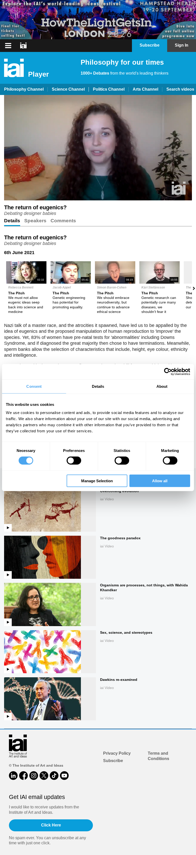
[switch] (74, 461)
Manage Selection (97, 480)
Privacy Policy (117, 753)
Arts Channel (145, 89)
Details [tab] (98, 386)
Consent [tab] (34, 386)
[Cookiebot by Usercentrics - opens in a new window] (167, 372)
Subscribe (113, 761)
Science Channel (68, 89)
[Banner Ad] (98, 19)
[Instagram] (33, 775)
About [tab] (162, 386)
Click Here (51, 825)
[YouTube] (64, 775)
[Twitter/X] (44, 775)
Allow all (159, 480)
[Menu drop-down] (7, 45)
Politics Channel (109, 89)
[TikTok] (54, 775)
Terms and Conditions (158, 756)
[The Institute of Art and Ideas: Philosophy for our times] (23, 45)
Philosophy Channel (24, 89)
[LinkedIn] (13, 775)
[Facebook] (23, 775)
